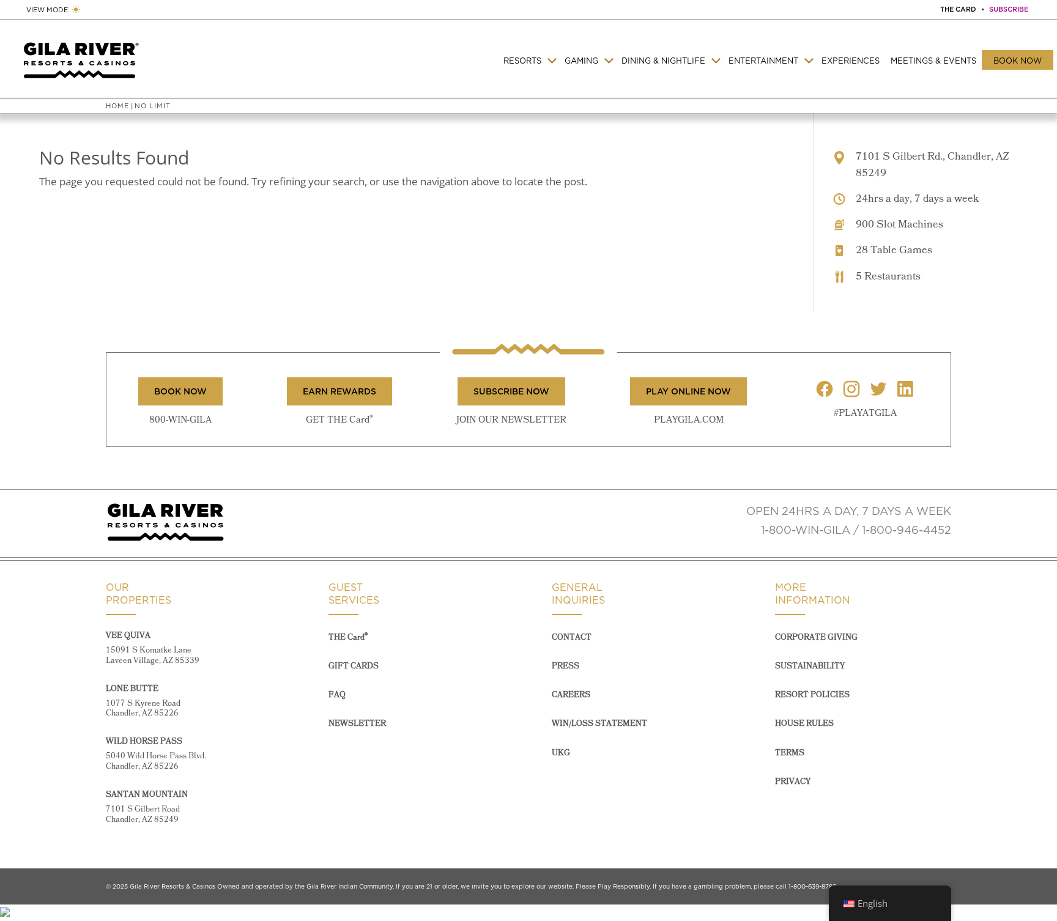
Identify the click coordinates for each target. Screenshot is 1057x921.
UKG (561, 753)
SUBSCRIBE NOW (511, 391)
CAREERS (571, 695)
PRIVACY (792, 782)
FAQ (337, 695)
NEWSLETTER (357, 724)
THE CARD (958, 9)
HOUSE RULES (804, 724)
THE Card (348, 638)
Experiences (850, 60)
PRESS (565, 666)
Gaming (581, 60)
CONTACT (572, 638)
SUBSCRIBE (1008, 9)
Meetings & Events (933, 60)
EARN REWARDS (339, 391)
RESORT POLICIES (812, 695)
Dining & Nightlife (663, 60)
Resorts (522, 60)
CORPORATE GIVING (816, 638)
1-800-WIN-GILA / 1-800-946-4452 (856, 530)
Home (117, 106)
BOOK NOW (180, 391)
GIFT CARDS (353, 666)
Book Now (1017, 60)
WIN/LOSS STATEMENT (599, 724)
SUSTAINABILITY (810, 666)
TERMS (789, 753)
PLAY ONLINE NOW (688, 391)
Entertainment (763, 60)
